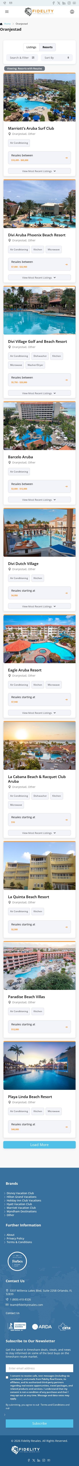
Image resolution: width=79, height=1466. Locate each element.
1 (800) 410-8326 (20, 1299)
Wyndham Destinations (22, 1211)
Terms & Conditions (19, 1242)
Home (7, 23)
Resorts (48, 47)
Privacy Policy (15, 1238)
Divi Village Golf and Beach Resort (37, 341)
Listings (31, 47)
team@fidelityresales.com (26, 1305)
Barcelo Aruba (20, 456)
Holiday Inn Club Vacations (24, 1200)
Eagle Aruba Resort (25, 670)
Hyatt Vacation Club (19, 1204)
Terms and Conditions (53, 1404)
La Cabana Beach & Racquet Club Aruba (37, 779)
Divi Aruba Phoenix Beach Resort (37, 234)
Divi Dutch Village (23, 563)
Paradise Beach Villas (26, 996)
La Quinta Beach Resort (28, 896)
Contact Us (13, 1313)
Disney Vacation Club (20, 1193)
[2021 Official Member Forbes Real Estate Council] (17, 1261)
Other (10, 1215)
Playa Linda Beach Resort (30, 1096)
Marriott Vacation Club (21, 1208)
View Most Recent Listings (37, 171)
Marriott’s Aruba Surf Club (31, 128)
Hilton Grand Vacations (21, 1197)
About (10, 1235)
